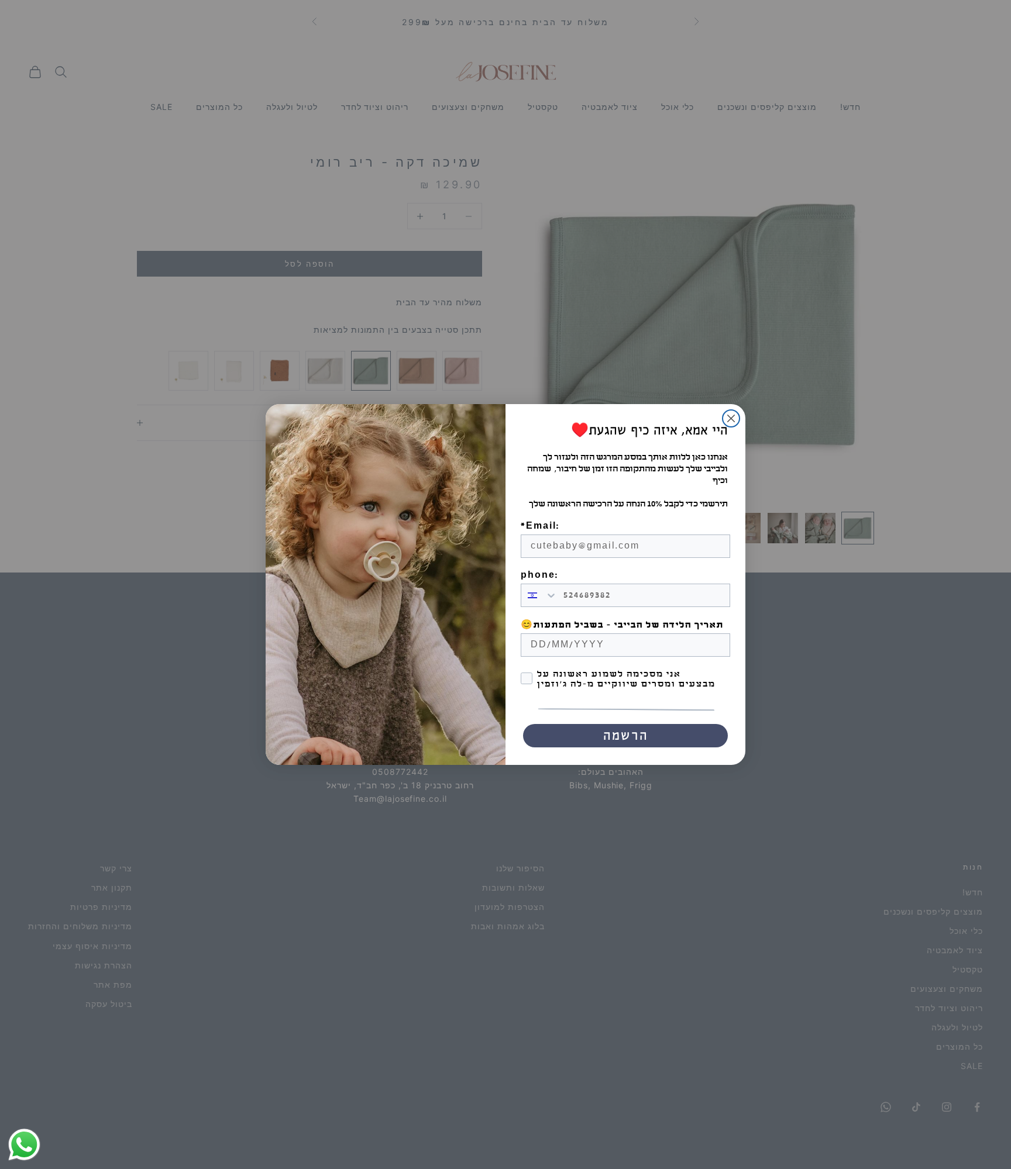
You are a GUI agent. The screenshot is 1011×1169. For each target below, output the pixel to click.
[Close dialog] (731, 418)
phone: (539, 575)
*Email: (540, 526)
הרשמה (625, 735)
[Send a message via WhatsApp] (24, 1144)
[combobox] (539, 595)
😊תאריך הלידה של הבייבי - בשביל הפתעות (622, 625)
